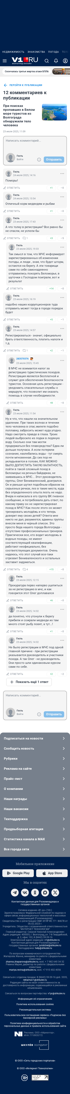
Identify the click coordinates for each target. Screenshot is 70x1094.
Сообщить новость (19, 748)
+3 (51, 238)
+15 (51, 569)
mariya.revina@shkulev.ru (22, 969)
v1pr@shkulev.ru (56, 993)
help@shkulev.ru (43, 948)
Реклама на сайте (18, 769)
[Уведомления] (56, 60)
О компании (13, 789)
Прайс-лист (13, 779)
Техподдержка (16, 819)
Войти (20, 159)
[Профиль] (65, 60)
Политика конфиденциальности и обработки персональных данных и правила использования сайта (35, 1024)
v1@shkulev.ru (52, 940)
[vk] (25, 892)
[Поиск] (46, 60)
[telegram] (15, 892)
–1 (62, 319)
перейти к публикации (26, 85)
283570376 (22, 358)
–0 (62, 187)
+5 (51, 319)
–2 (62, 674)
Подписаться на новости (23, 738)
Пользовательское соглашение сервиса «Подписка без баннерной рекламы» (35, 1016)
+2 (51, 350)
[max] (45, 892)
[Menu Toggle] (4, 60)
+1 (51, 187)
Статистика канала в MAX (24, 839)
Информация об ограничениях (35, 999)
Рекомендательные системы (35, 1009)
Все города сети (16, 849)
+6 (51, 600)
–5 (62, 238)
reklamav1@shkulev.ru (35, 980)
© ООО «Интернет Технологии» (35, 1068)
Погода (53, 52)
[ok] (35, 892)
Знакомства (36, 52)
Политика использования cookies (35, 1004)
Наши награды (15, 799)
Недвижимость (13, 52)
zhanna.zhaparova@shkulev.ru (22, 961)
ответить (13, 188)
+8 (51, 402)
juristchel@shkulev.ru (50, 945)
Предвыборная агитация (23, 829)
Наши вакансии (16, 809)
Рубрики (11, 758)
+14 (51, 288)
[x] (55, 892)
